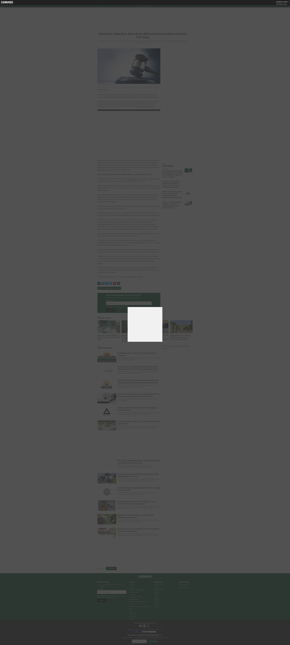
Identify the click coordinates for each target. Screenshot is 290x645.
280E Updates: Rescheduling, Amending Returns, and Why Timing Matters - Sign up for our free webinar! (172, 174)
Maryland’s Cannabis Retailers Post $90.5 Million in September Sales (108, 337)
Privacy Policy (131, 629)
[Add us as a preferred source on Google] (118, 283)
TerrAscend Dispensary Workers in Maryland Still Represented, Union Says (138, 475)
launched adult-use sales (134, 179)
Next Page (111, 568)
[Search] (187, 5)
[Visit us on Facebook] (140, 626)
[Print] (98, 283)
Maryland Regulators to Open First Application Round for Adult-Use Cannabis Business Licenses (132, 338)
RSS (161, 629)
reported (144, 106)
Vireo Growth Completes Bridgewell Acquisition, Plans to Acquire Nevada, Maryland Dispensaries (171, 184)
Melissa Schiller (102, 89)
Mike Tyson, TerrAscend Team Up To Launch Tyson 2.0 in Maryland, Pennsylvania (138, 461)
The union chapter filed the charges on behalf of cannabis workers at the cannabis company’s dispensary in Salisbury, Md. (137, 386)
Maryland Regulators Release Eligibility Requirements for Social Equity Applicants (180, 337)
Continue (153, 641)
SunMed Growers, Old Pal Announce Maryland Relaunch (136, 354)
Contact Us (150, 629)
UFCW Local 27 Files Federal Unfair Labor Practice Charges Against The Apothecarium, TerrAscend (172, 194)
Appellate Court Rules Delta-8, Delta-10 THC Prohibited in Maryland (135, 516)
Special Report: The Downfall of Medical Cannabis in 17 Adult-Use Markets (138, 530)
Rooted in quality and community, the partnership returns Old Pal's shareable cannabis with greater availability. (138, 358)
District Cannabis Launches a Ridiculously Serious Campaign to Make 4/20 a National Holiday (172, 205)
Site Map (157, 629)
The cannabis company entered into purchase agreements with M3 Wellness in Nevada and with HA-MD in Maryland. (138, 372)
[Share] (102, 283)
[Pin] (114, 283)
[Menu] (191, 5)
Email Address (110, 300)
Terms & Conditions (141, 629)
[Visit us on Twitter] (148, 626)
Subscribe (102, 5)
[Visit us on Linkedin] (144, 626)
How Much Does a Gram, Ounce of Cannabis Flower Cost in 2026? (138, 422)
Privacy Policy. (148, 307)
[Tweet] (110, 283)
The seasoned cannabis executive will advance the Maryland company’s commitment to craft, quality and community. (136, 493)
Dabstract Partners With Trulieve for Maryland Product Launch (137, 409)
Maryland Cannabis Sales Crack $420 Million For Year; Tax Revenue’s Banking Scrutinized (157, 337)
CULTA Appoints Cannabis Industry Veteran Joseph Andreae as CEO (138, 489)
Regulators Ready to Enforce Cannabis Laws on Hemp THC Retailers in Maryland (137, 502)
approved (110, 160)
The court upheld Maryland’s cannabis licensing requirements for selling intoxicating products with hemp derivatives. (137, 521)
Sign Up (110, 310)
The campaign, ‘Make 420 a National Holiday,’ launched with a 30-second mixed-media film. (137, 399)
